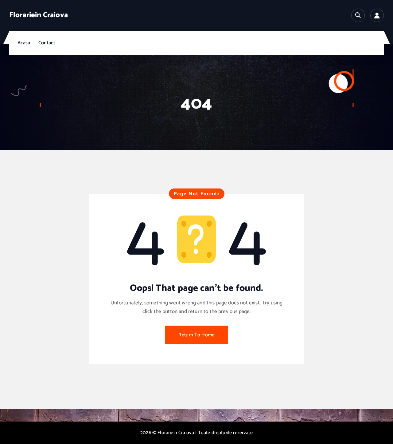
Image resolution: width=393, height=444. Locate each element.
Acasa (24, 43)
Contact (46, 43)
